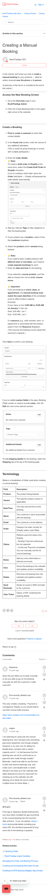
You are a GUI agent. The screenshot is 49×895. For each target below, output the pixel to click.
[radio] (18, 626)
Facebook (4, 610)
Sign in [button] (41, 4)
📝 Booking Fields (10, 851)
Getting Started (30, 13)
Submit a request (34, 638)
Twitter (8, 610)
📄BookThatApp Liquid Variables (16, 856)
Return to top (7, 646)
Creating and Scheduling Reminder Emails (20, 865)
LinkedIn (11, 610)
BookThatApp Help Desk (11, 13)
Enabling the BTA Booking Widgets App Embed (22, 870)
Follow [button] (24, 65)
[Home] (10, 5)
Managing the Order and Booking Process (20, 860)
